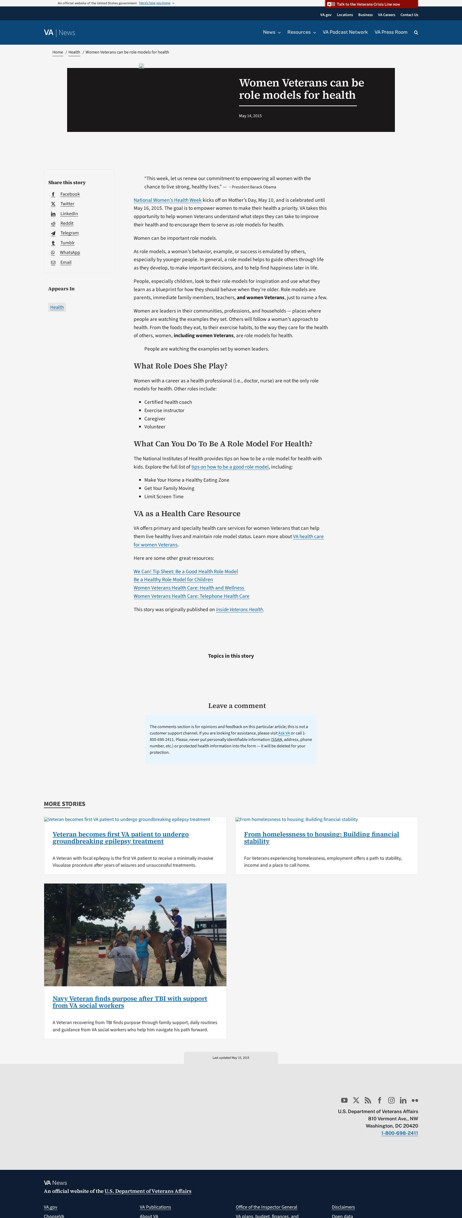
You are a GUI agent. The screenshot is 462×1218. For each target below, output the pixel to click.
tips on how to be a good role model (230, 467)
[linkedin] (403, 1100)
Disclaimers (343, 1207)
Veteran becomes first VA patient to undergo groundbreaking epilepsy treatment (121, 838)
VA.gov (50, 1207)
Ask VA (284, 733)
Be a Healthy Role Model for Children (173, 579)
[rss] (368, 1100)
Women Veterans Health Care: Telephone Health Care (191, 596)
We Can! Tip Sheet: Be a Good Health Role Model (186, 571)
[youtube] (344, 1100)
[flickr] (415, 1100)
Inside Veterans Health (239, 609)
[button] (416, 32)
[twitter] (356, 1100)
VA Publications (155, 1207)
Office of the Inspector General (266, 1207)
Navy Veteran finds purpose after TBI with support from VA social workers (130, 1002)
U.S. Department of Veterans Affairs (148, 1190)
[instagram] (391, 1100)
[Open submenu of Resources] (313, 32)
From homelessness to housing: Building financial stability (321, 838)
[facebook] (379, 1100)
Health (57, 307)
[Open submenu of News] (278, 32)
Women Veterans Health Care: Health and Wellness (189, 588)
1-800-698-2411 (399, 1133)
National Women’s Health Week (168, 200)
